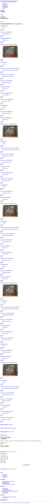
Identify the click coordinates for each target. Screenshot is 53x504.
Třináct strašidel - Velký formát (5, 44)
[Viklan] (3, 143)
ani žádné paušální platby (8, 428)
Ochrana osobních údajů (6, 490)
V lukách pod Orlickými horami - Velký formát (8, 68)
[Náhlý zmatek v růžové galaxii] (7, 76)
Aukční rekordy (5, 5)
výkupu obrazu (6, 424)
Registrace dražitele (13, 1)
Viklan (1, 62)
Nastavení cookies (5, 492)
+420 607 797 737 (3, 500)
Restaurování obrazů (5, 483)
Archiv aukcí (4, 4)
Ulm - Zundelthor (3, 93)
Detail (1, 30)
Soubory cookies (5, 491)
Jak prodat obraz (5, 6)
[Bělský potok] (5, 119)
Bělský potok (2, 38)
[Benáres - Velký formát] (6, 82)
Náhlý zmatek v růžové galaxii (5, 74)
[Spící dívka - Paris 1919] (6, 180)
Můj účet (1, 1)
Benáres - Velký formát (4, 80)
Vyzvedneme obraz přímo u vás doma (8, 484)
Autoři (3, 477)
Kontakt (3, 8)
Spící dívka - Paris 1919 (4, 99)
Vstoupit (1, 14)
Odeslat (2, 443)
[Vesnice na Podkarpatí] (6, 33)
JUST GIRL (2, 86)
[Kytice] (3, 27)
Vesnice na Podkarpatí (4, 111)
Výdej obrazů (4, 497)
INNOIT (27, 502)
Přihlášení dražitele (7, 1)
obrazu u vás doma (7, 431)
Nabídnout (2, 21)
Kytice (1, 25)
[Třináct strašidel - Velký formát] (10, 57)
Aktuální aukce (4, 3)
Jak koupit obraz (5, 7)
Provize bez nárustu (5, 482)
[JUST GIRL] (4, 88)
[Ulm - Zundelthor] (5, 94)
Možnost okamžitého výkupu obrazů (8, 481)
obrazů (4, 435)
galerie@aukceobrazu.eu (4, 499)
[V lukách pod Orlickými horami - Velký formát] (10, 70)
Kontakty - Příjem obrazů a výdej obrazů (9, 496)
